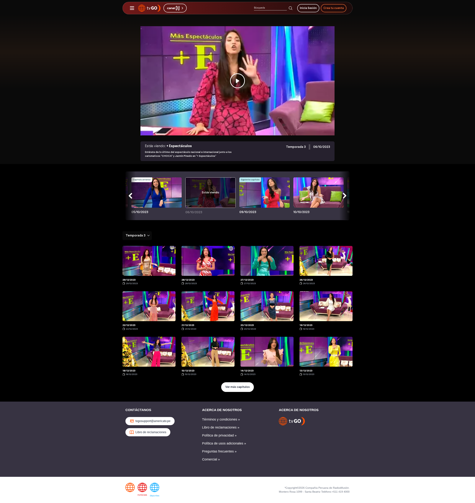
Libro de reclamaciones (150, 432)
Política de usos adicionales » (224, 443)
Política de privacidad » (219, 435)
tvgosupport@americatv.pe (153, 421)
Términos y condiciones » (221, 419)
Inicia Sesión (308, 8)
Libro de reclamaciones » (220, 427)
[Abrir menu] (132, 8)
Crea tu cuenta (333, 8)
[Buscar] (290, 8)
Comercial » (211, 459)
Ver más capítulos (237, 387)
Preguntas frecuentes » (219, 451)
